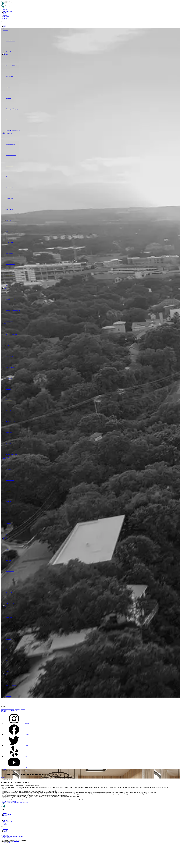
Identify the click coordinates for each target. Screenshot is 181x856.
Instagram (5, 830)
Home (4, 769)
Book (4, 25)
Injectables (5, 9)
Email (4, 26)
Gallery (5, 813)
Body (4, 12)
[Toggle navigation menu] (1, 21)
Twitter (5, 831)
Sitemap (12, 842)
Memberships (6, 16)
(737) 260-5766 (4, 18)
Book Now (3, 20)
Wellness (5, 13)
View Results (4, 777)
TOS (9, 842)
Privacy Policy (4, 842)
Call (4, 23)
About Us (5, 811)
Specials (5, 15)
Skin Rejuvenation (7, 11)
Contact (5, 815)
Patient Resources (7, 814)
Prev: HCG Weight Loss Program (8, 801)
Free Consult (9, 20)
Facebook (5, 829)
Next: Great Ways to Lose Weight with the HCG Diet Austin (14, 802)
